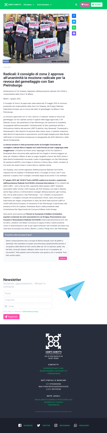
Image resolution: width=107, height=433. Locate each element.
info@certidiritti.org (53, 368)
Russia (6, 61)
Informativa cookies (53, 402)
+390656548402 (53, 373)
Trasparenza (53, 405)
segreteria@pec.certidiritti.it (53, 371)
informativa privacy (30, 311)
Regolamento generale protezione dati (53, 400)
